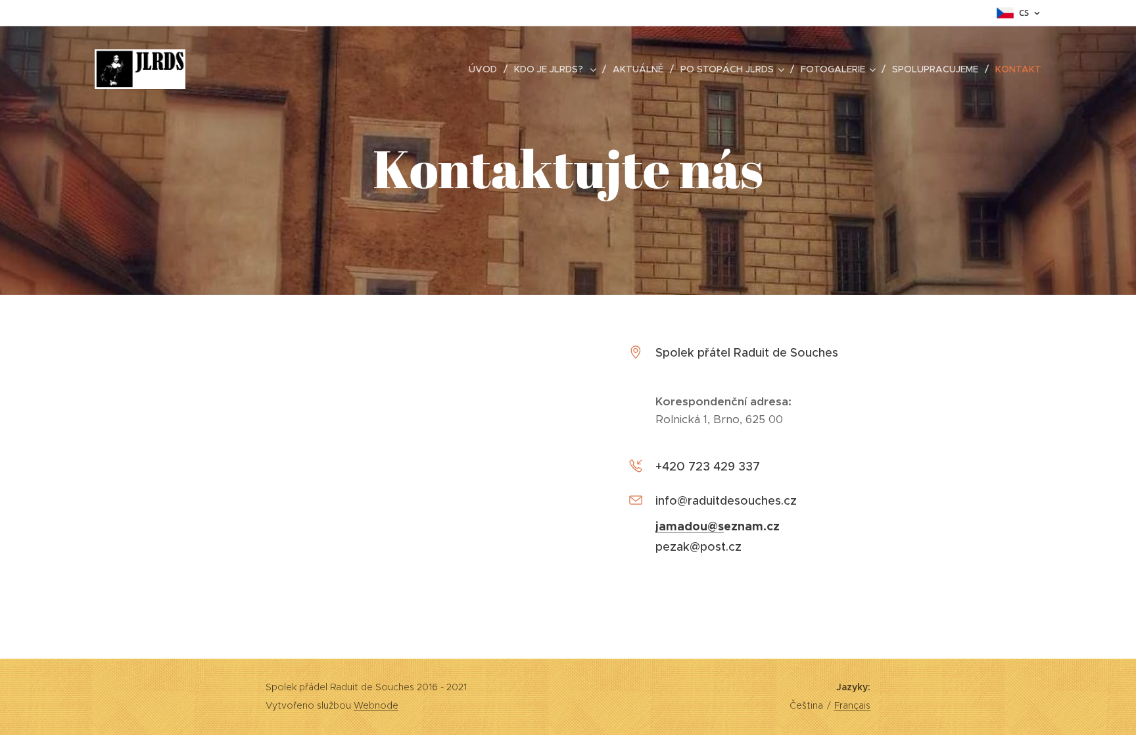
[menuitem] (486, 69)
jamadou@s (689, 526)
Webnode (376, 705)
